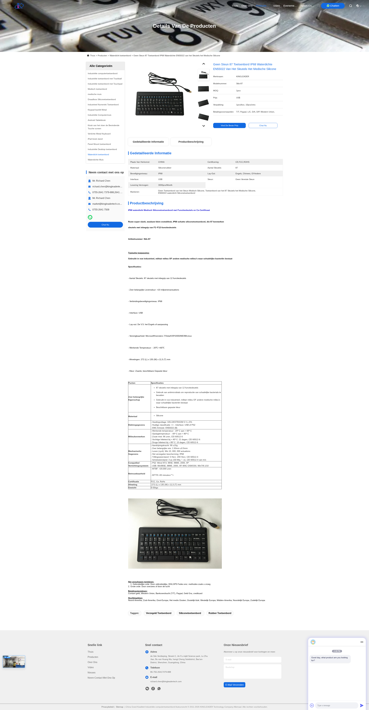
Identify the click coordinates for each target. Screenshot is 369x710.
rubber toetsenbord (220, 613)
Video (91, 667)
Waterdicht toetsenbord (120, 55)
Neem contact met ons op (101, 678)
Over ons (92, 662)
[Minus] (362, 642)
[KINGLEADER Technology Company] (19, 5)
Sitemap (119, 707)
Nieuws (91, 672)
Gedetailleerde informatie (148, 141)
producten (262, 5)
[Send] (361, 705)
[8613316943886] (159, 689)
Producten (102, 55)
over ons (247, 5)
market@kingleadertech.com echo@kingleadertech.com (121, 204)
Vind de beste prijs (229, 125)
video (276, 5)
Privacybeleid (107, 707)
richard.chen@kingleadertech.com (109, 186)
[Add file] (312, 705)
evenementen (290, 5)
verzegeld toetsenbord (158, 613)
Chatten (334, 5)
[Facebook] (153, 689)
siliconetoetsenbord (190, 613)
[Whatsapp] (90, 217)
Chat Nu (105, 225)
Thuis (235, 5)
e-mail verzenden (234, 685)
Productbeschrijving (191, 141)
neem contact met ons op (308, 5)
